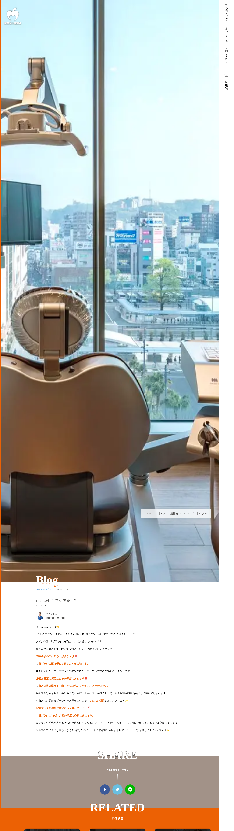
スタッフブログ (226, 34)
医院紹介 (226, 85)
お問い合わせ (226, 55)
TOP (37, 589)
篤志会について (226, 13)
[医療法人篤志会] (12, 16)
